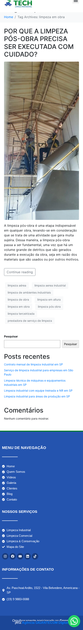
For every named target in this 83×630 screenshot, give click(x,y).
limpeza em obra (19, 306)
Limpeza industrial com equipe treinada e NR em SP (38, 390)
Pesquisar (11, 336)
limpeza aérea (17, 285)
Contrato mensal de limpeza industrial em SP (33, 364)
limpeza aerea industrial (50, 285)
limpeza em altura (49, 299)
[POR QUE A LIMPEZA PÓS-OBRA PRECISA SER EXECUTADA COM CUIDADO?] (41, 140)
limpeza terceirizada (21, 313)
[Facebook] (12, 556)
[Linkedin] (27, 556)
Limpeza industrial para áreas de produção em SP (37, 396)
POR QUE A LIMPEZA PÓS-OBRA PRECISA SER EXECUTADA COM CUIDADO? (39, 42)
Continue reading (20, 272)
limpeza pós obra (49, 306)
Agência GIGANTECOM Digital (45, 622)
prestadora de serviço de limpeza (30, 320)
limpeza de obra (18, 299)
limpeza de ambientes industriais (29, 292)
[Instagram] (5, 556)
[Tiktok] (35, 556)
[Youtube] (20, 556)
